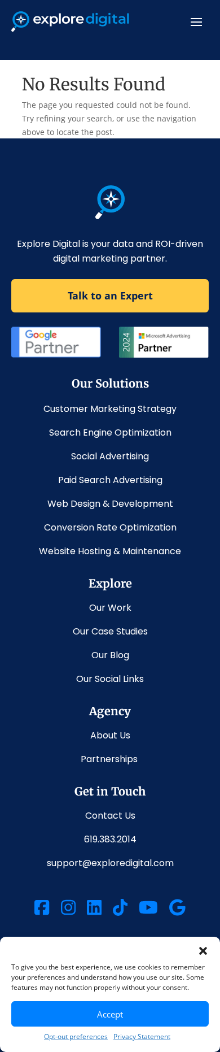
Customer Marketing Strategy (110, 408)
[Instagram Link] (68, 909)
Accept (110, 1014)
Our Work (110, 607)
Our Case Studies (110, 631)
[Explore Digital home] (110, 216)
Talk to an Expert (110, 295)
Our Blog (110, 655)
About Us (110, 735)
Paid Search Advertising (110, 479)
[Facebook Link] (41, 909)
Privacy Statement (141, 1036)
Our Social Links (110, 678)
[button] (203, 951)
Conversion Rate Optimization (110, 527)
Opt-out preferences (76, 1036)
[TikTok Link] (120, 909)
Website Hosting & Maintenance (110, 551)
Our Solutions (110, 383)
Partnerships (110, 759)
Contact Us (110, 815)
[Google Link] (177, 909)
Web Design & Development (110, 503)
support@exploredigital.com (110, 863)
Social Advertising (110, 456)
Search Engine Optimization (110, 432)
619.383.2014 (110, 839)
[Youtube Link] (148, 909)
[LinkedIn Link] (94, 909)
